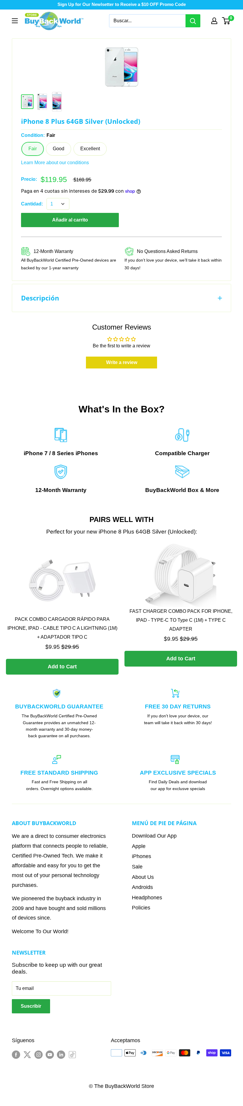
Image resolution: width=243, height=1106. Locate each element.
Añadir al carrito (70, 219)
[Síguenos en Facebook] (16, 1054)
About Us (143, 877)
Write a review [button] (121, 362)
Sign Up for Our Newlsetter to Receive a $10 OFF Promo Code (121, 4)
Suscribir (31, 1006)
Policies (141, 908)
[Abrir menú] (15, 20)
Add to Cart (62, 667)
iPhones (87, 453)
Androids (142, 887)
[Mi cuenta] (214, 21)
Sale (137, 867)
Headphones (147, 898)
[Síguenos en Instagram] (38, 1054)
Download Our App (154, 836)
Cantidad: (32, 203)
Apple (139, 846)
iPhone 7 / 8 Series (49, 453)
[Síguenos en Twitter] (27, 1054)
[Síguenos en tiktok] (72, 1054)
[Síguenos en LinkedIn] (61, 1054)
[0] (226, 20)
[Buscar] (193, 20)
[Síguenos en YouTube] (50, 1054)
